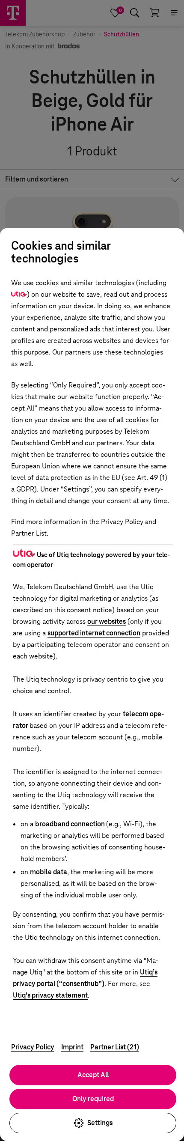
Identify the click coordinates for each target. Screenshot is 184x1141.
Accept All (93, 1074)
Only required (93, 1098)
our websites (106, 621)
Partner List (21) (114, 1047)
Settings (100, 1122)
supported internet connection (93, 633)
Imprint (72, 1047)
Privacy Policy (32, 1047)
